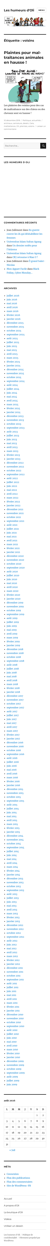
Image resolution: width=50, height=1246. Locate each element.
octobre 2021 (14, 517)
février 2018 (13, 688)
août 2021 (12, 524)
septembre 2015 (15, 800)
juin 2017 (12, 719)
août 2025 (12, 338)
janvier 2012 (13, 964)
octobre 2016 (14, 750)
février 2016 (13, 781)
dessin (26, 123)
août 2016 (12, 758)
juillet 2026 (13, 295)
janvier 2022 (13, 505)
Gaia (32, 123)
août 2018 (12, 664)
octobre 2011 (13, 975)
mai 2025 (12, 350)
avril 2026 (12, 307)
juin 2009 (12, 1084)
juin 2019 (12, 626)
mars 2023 (12, 451)
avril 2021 (12, 540)
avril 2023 (12, 447)
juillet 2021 (13, 528)
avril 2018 (12, 680)
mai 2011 (11, 995)
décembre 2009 (15, 1061)
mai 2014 (12, 859)
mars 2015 (12, 824)
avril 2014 (12, 863)
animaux (8, 123)
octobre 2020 (14, 563)
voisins (31, 126)
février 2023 (13, 455)
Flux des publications (18, 1177)
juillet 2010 (13, 1034)
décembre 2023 (15, 416)
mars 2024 (12, 404)
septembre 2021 (15, 521)
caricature (17, 123)
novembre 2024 (15, 373)
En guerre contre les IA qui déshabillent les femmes (24, 234)
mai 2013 (11, 905)
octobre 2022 (14, 470)
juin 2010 (12, 1037)
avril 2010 (12, 1045)
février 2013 (13, 917)
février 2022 (13, 501)
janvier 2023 (13, 458)
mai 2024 (12, 396)
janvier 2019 (13, 645)
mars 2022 (12, 497)
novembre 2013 (15, 882)
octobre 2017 (14, 703)
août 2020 (12, 571)
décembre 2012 (15, 925)
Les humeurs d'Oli (19, 10)
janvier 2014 (13, 874)
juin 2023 (12, 439)
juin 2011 (11, 991)
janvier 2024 (13, 412)
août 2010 (12, 1030)
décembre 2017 (15, 695)
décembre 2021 (15, 509)
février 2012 (13, 960)
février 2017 (13, 734)
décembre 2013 (15, 878)
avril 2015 (12, 820)
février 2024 (13, 408)
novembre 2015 (15, 793)
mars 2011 (12, 1002)
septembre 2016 (15, 754)
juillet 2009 (13, 1080)
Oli (17, 126)
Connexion (13, 1174)
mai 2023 (12, 443)
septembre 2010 (15, 1026)
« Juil (12, 1150)
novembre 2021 (15, 513)
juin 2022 (12, 486)
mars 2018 (12, 684)
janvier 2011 (13, 1010)
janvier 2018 (13, 692)
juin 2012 (12, 944)
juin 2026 (12, 299)
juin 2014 (12, 855)
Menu (41, 10)
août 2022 (12, 478)
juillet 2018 (13, 668)
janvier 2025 (13, 365)
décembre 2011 (15, 967)
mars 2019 (12, 637)
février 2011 (13, 1006)
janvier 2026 (14, 319)
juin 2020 (12, 579)
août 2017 (12, 711)
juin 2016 (12, 765)
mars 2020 (12, 591)
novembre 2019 (15, 606)
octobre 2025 (14, 330)
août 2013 (12, 894)
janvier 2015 (13, 831)
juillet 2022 (13, 482)
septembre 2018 (15, 661)
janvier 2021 (13, 552)
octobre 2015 (14, 797)
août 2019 (12, 618)
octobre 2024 (14, 377)
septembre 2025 (16, 334)
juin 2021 (12, 532)
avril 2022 (12, 493)
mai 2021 (12, 536)
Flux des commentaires (19, 1181)
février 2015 (13, 828)
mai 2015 (12, 816)
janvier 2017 (13, 738)
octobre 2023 (14, 423)
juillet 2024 (13, 388)
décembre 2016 (15, 742)
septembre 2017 (15, 707)
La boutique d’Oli (13, 1212)
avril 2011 (12, 999)
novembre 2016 (15, 746)
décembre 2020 (15, 556)
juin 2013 (12, 901)
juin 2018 (12, 672)
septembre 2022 (16, 474)
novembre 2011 (15, 971)
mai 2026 (12, 303)
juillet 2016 (13, 762)
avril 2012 (12, 952)
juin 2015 (12, 812)
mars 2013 (12, 913)
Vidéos (7, 1219)
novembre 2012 (15, 929)
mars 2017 (12, 730)
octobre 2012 (14, 933)
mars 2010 (12, 1049)
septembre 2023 (15, 427)
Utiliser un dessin (13, 1226)
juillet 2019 (13, 622)
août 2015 (12, 804)
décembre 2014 (15, 835)
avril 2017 (12, 727)
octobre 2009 (14, 1069)
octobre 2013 (14, 886)
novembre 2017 (15, 699)
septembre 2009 (16, 1072)
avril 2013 (12, 909)
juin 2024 (12, 392)
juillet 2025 (13, 342)
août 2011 (12, 983)
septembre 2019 (15, 614)
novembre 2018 (15, 653)
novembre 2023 (15, 420)
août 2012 (12, 940)
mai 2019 (12, 629)
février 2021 (13, 548)
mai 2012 (12, 948)
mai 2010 (12, 1041)
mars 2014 (12, 866)
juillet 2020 (13, 575)
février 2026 (13, 315)
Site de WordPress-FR (19, 1185)
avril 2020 (12, 587)
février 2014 (13, 870)
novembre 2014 (15, 839)
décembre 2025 (15, 322)
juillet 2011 (12, 987)
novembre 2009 (15, 1065)
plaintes (23, 126)
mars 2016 (12, 777)
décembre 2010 (15, 1014)
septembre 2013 (15, 890)
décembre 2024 (15, 369)
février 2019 (13, 641)
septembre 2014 (15, 847)
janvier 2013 (13, 921)
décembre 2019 (15, 602)
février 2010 (13, 1053)
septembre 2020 (16, 567)
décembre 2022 (15, 462)
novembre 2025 (15, 326)
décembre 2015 (15, 789)
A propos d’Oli (11, 1205)
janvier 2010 (13, 1057)
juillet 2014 (13, 851)
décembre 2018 (15, 649)
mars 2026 (12, 311)
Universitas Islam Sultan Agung (24, 241)
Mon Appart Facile (17, 268)
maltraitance (10, 126)
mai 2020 (12, 583)
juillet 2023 (13, 435)
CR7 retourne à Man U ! (25, 257)
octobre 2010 (14, 1022)
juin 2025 (12, 346)
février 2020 (13, 594)
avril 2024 (12, 400)
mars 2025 (12, 357)
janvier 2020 (13, 598)
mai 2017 (11, 723)
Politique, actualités (32, 120)
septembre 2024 (16, 381)
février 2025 (13, 361)
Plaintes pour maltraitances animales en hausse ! (23, 57)
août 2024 (12, 385)
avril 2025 (12, 354)
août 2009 (12, 1076)
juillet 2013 (13, 898)
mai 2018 (12, 676)
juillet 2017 (13, 715)
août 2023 (12, 431)
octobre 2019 (14, 610)
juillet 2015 (13, 808)
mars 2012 (12, 956)
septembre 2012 (15, 936)
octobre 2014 (14, 843)
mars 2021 (12, 544)
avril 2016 (12, 773)
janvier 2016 (13, 785)
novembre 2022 (15, 466)
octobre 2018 (14, 657)
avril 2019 (12, 633)
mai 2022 (12, 490)
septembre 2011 (15, 979)
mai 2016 (12, 769)
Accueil (8, 1198)
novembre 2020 (15, 559)
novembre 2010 (15, 1018)
